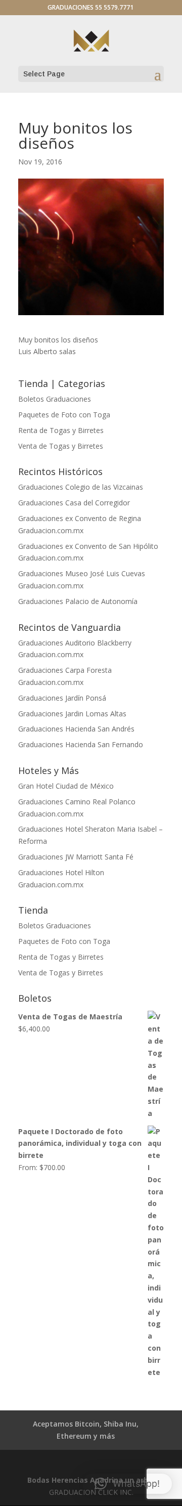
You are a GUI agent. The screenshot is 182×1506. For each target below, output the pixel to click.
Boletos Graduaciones (54, 399)
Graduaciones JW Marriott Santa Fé (75, 857)
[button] (127, 1484)
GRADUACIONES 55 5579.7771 (90, 7)
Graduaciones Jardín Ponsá (62, 698)
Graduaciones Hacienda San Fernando (80, 744)
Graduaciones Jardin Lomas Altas (72, 713)
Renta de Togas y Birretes (61, 430)
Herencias (70, 1480)
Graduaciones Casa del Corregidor (74, 502)
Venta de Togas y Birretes (60, 446)
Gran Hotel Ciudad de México (66, 786)
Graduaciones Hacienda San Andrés (76, 729)
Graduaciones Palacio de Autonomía (78, 601)
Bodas (38, 1480)
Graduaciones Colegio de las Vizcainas (80, 487)
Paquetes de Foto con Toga (64, 414)
